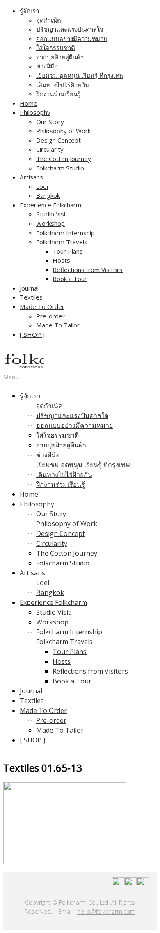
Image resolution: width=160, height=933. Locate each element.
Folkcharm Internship (65, 233)
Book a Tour (70, 279)
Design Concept (58, 140)
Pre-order (50, 316)
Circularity (50, 149)
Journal (29, 288)
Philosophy (35, 112)
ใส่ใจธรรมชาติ (55, 47)
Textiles (31, 297)
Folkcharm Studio (60, 168)
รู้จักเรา (29, 11)
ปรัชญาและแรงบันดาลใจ (69, 29)
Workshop (50, 223)
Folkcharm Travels (61, 242)
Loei (42, 186)
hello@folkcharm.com (106, 911)
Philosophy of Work (63, 131)
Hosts (61, 260)
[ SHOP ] (32, 334)
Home (28, 103)
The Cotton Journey (63, 158)
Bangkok (48, 195)
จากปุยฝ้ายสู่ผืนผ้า (60, 57)
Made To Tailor (58, 325)
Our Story (50, 122)
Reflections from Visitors (88, 270)
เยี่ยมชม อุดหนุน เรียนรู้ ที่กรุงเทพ (79, 75)
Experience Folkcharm (50, 205)
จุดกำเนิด (48, 20)
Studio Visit (52, 214)
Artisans (31, 177)
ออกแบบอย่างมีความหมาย (71, 38)
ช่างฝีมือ (47, 66)
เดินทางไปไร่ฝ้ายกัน (62, 85)
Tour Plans (68, 251)
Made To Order (42, 306)
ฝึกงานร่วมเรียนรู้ (58, 94)
